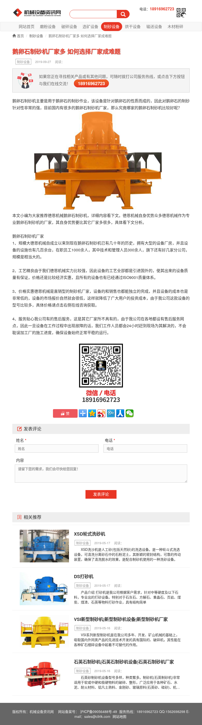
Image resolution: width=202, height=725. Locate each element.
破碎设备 (69, 26)
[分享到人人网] (120, 413)
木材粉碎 (175, 26)
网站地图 (119, 716)
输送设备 (154, 26)
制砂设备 (111, 26)
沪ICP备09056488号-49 (98, 711)
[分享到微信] (130, 413)
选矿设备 (90, 26)
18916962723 (91, 83)
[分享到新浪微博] (101, 413)
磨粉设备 (48, 26)
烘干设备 (133, 26)
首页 (20, 35)
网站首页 (26, 26)
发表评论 (101, 494)
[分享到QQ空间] (92, 413)
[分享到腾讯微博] (111, 413)
